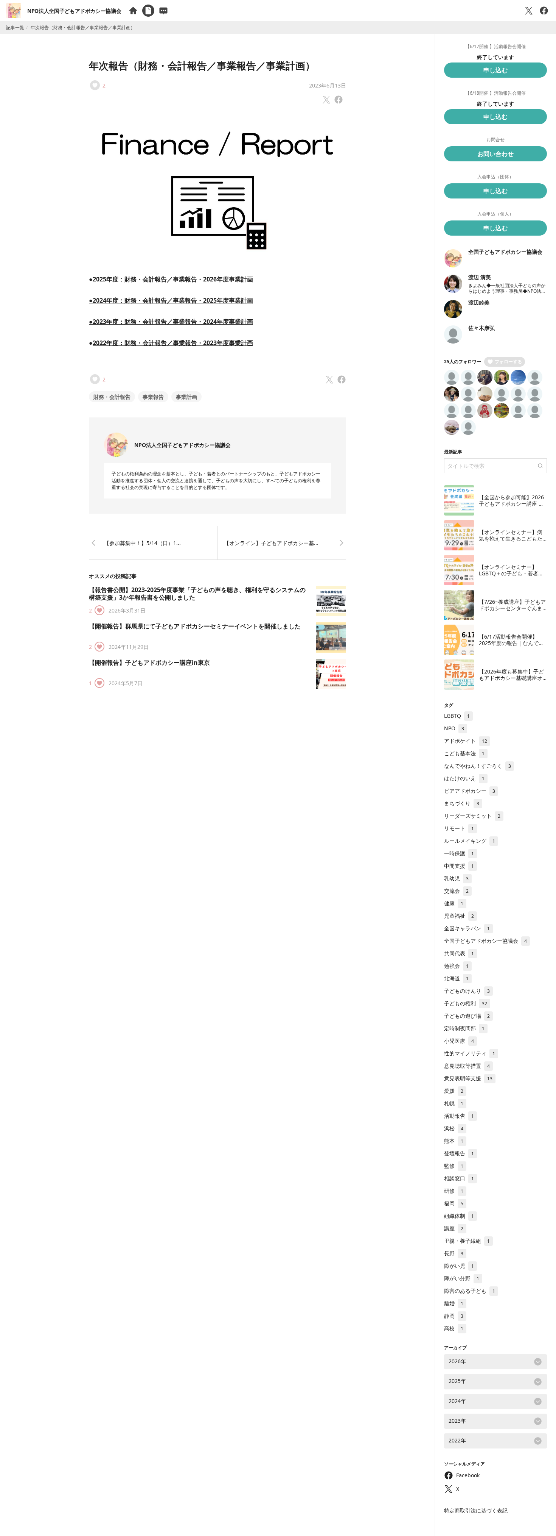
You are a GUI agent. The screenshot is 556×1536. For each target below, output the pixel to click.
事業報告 (153, 396)
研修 (453, 1190)
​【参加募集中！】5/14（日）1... (142, 543)
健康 (453, 903)
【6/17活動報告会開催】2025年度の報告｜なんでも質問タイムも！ (511, 643)
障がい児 (459, 1265)
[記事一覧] (148, 11)
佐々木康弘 (481, 327)
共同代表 (459, 953)
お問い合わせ (495, 154)
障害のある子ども (469, 1290)
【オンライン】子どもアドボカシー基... (271, 543)
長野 (453, 1253)
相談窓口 (459, 1178)
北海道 (456, 978)
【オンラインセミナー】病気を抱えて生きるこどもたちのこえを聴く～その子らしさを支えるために (510, 542)
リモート (459, 828)
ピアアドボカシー (469, 790)
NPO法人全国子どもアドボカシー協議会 (74, 10)
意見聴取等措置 (467, 1065)
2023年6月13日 (327, 85)
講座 (453, 1228)
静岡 (453, 1315)
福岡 (453, 1203)
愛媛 (453, 1090)
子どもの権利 (465, 1003)
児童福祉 (459, 915)
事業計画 (186, 396)
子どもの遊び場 (467, 1015)
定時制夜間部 (464, 1028)
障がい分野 (461, 1278)
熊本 (453, 1140)
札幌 (453, 1103)
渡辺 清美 (479, 277)
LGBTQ (457, 715)
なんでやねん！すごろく (477, 765)
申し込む (495, 70)
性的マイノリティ (469, 1053)
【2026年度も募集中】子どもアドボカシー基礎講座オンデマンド (511, 678)
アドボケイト (465, 740)
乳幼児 (456, 878)
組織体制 (459, 1215)
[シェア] (544, 11)
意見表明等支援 (468, 1078)
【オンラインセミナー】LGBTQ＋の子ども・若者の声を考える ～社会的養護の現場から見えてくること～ (511, 577)
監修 (453, 1165)
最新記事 (453, 451)
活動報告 (459, 1115)
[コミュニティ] (163, 11)
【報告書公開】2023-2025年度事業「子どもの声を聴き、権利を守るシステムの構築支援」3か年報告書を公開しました (197, 594)
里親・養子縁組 (467, 1240)
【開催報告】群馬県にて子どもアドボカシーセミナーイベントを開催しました (195, 626)
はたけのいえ (464, 778)
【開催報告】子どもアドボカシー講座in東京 (149, 662)
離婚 (453, 1303)
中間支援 (459, 865)
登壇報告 (459, 1153)
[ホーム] (133, 11)
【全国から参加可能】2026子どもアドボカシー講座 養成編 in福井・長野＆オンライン (511, 507)
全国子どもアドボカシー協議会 (505, 251)
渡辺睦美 (478, 302)
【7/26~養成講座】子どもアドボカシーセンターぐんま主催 (512, 608)
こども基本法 (464, 753)
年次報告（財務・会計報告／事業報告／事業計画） (202, 65)
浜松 (453, 1128)
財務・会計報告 (111, 396)
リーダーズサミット (472, 815)
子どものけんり (467, 990)
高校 (453, 1328)
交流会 (456, 890)
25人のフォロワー (462, 361)
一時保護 (459, 853)
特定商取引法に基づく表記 (476, 1510)
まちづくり (461, 803)
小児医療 (459, 1040)
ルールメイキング (469, 840)
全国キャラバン (467, 928)
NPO (454, 728)
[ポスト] (529, 11)
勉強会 (456, 965)
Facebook (468, 1475)
